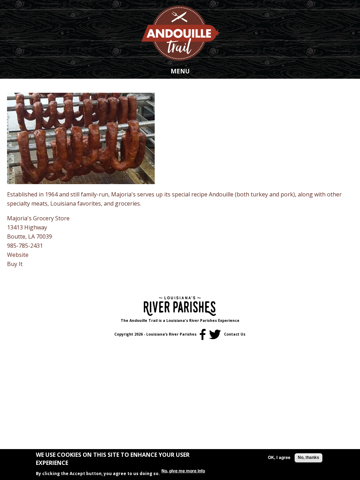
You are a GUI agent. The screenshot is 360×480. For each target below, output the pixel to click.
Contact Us (234, 334)
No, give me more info (183, 471)
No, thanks (308, 457)
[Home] (180, 33)
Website (17, 255)
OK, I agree (279, 457)
